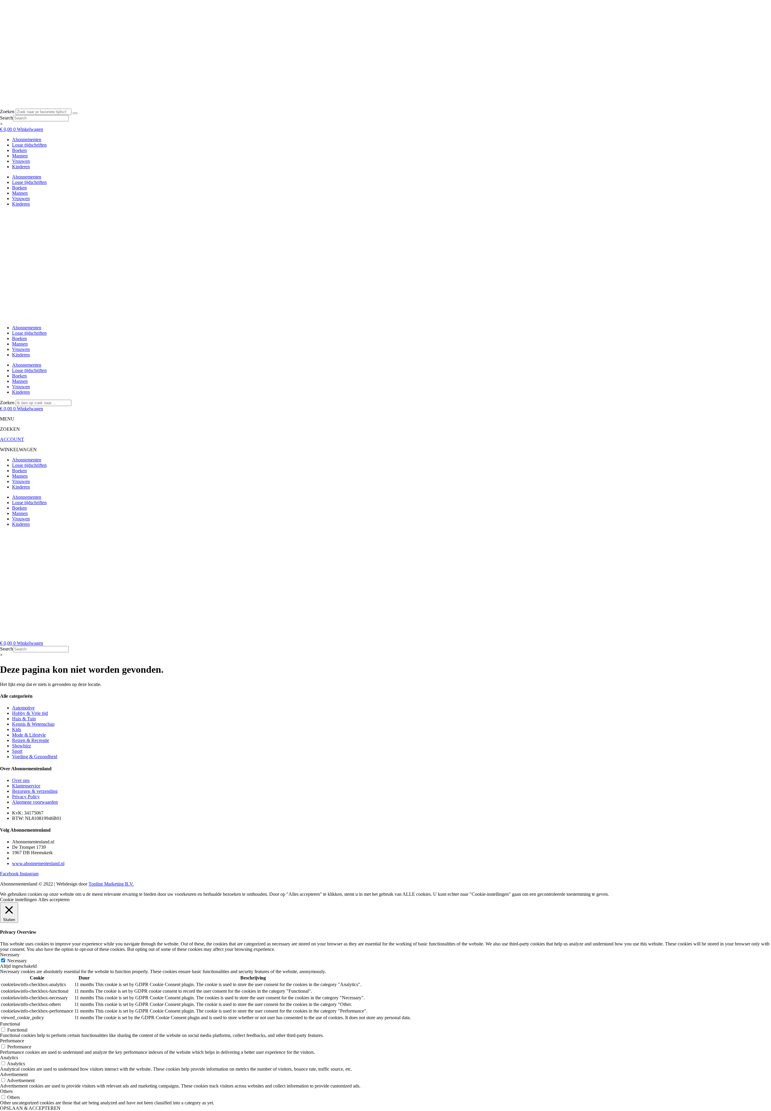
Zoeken (7, 111)
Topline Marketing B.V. (111, 883)
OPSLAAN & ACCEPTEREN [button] (30, 1108)
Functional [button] (10, 1023)
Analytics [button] (9, 1057)
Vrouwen (21, 161)
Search (6, 117)
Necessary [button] (10, 954)
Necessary (17, 960)
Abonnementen (26, 139)
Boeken (19, 150)
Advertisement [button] (14, 1074)
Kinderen (21, 166)
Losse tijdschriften (29, 144)
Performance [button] (12, 1040)
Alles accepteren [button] (54, 899)
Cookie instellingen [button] (18, 899)
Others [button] (6, 1091)
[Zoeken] (75, 113)
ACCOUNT (12, 439)
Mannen (20, 155)
